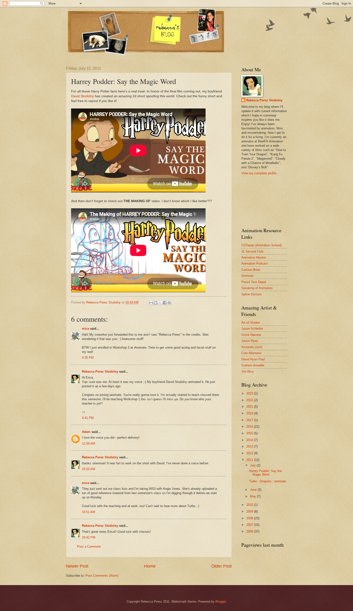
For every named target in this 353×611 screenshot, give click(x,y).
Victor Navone (251, 335)
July (253, 465)
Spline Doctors (251, 294)
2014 (250, 440)
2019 (250, 413)
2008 (250, 518)
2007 (250, 524)
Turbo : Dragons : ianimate (267, 481)
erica (85, 328)
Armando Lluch (251, 347)
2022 (250, 400)
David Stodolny (82, 96)
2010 (250, 505)
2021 (250, 406)
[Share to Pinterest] (169, 302)
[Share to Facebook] (164, 302)
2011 (250, 460)
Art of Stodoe (250, 322)
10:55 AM (88, 469)
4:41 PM (88, 418)
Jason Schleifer (252, 328)
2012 (250, 453)
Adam (86, 432)
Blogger (220, 601)
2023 (250, 393)
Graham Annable (252, 365)
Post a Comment (89, 546)
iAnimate (247, 276)
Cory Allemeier (251, 353)
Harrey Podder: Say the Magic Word (265, 472)
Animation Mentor (253, 257)
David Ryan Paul (253, 359)
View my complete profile (258, 173)
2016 (250, 426)
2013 (250, 446)
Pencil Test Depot (253, 282)
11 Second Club (252, 251)
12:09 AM (88, 443)
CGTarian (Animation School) (261, 245)
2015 (250, 433)
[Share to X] (160, 302)
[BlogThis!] (155, 302)
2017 (250, 420)
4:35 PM (88, 357)
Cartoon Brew (250, 270)
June (254, 489)
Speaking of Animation (257, 288)
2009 (250, 511)
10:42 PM (88, 537)
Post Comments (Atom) (101, 575)
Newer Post (77, 566)
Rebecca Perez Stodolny (100, 371)
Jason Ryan (249, 341)
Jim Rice (247, 371)
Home (150, 566)
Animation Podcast (254, 263)
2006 (250, 531)
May (253, 496)
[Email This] (151, 302)
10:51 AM (88, 512)
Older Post (221, 566)
